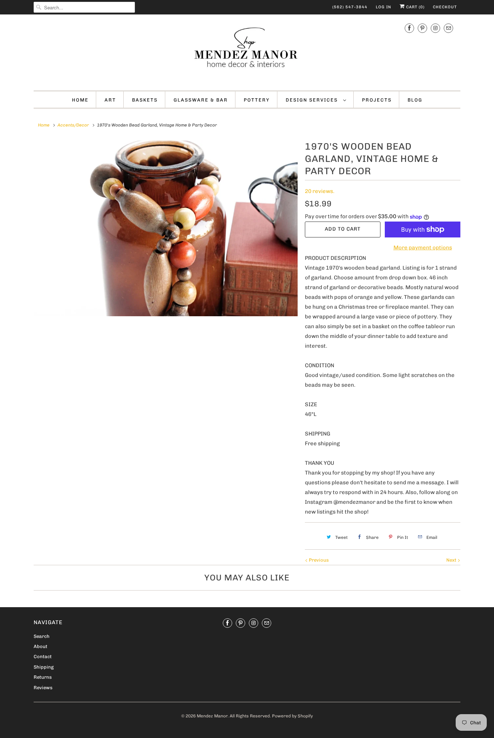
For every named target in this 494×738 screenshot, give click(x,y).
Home (80, 100)
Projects (377, 100)
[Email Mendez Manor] (448, 28)
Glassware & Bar (201, 100)
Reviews (43, 687)
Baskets (145, 100)
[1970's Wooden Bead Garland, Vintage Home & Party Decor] (166, 228)
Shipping (44, 667)
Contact (43, 656)
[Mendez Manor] (247, 51)
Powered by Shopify (292, 715)
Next (451, 560)
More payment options (422, 247)
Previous (318, 560)
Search (42, 636)
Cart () (415, 7)
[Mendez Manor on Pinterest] (422, 28)
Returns (43, 677)
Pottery (257, 100)
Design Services (313, 100)
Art (110, 100)
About (40, 646)
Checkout (445, 7)
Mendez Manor (212, 715)
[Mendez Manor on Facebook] (409, 28)
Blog (415, 100)
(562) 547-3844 (349, 7)
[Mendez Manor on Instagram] (435, 28)
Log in (383, 7)
